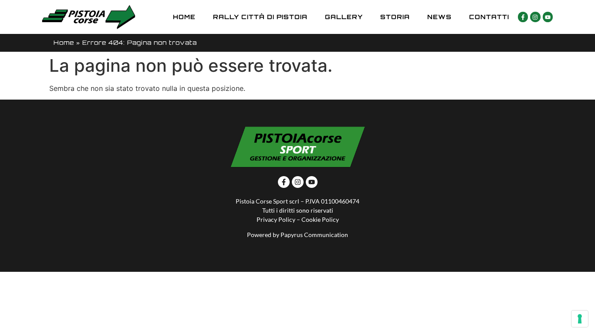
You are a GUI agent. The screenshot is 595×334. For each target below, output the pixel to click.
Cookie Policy (320, 219)
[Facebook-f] (523, 17)
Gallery (344, 16)
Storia (395, 16)
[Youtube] (548, 17)
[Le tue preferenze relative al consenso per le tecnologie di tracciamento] (579, 319)
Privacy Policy (276, 219)
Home (184, 16)
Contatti (489, 16)
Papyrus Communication (314, 234)
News (439, 16)
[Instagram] (535, 17)
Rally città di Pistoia (260, 16)
